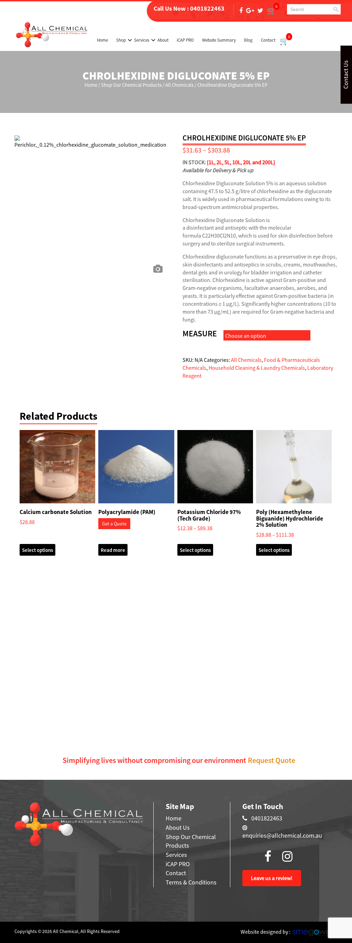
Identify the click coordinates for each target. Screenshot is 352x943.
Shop (121, 40)
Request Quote (271, 760)
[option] (91, 194)
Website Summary (219, 40)
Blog (248, 40)
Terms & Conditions (191, 882)
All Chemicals (179, 85)
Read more (113, 550)
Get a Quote (114, 524)
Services (141, 40)
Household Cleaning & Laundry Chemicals (257, 367)
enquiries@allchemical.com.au (282, 835)
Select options (37, 550)
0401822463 (207, 8)
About (162, 40)
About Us (178, 827)
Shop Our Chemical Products (131, 85)
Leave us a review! (272, 877)
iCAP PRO (185, 40)
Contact (268, 40)
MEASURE (200, 333)
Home (102, 40)
